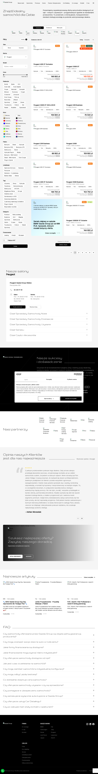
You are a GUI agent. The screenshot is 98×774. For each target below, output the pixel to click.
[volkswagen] (34, 32)
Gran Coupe (7, 97)
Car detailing (25, 749)
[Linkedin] (90, 724)
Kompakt (22, 89)
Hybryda (21, 144)
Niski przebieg (17, 214)
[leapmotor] (70, 32)
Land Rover (43, 735)
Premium (6, 214)
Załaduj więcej (63, 244)
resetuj (23, 39)
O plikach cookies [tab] (72, 379)
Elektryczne (16, 219)
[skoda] (42, 32)
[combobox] (16, 57)
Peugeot (53, 732)
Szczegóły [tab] (49, 379)
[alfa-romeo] (63, 32)
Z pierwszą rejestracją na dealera (14, 201)
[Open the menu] (93, 3)
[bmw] (13, 32)
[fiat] (56, 32)
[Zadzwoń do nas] (2, 771)
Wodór (19, 152)
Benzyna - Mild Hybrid (10, 155)
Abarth (53, 738)
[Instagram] (87, 724)
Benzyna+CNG (8, 147)
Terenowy (15, 92)
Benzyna (6, 144)
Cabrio (6, 222)
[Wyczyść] (25, 57)
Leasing (6, 235)
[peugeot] (77, 32)
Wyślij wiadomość (15, 556)
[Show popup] (25, 66)
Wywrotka (7, 99)
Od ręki (20, 191)
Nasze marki (21, 3)
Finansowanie (26, 760)
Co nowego (75, 3)
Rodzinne (7, 217)
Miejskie (21, 217)
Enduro (17, 105)
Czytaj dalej (6, 614)
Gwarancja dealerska (10, 199)
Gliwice (17, 175)
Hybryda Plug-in (9, 152)
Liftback (15, 99)
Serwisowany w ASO (10, 196)
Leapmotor (54, 735)
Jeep (52, 729)
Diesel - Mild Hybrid (10, 157)
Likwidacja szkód (27, 754)
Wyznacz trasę (33, 307)
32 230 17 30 (18, 290)
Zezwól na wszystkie (70, 398)
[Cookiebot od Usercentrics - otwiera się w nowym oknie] (75, 374)
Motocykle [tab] (59, 27)
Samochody (29, 3)
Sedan (13, 84)
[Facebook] (93, 724)
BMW (41, 727)
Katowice (21, 168)
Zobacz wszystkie (88, 577)
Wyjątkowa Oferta (9, 191)
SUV (19, 84)
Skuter (22, 102)
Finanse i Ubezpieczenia (54, 3)
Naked (6, 107)
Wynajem (21, 235)
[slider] (3, 74)
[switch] (5, 240)
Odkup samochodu (27, 763)
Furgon (23, 92)
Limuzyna (16, 94)
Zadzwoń (28, 556)
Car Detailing (66, 3)
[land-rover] (27, 32)
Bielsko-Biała (8, 175)
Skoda (42, 732)
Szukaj (15, 246)
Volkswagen (43, 729)
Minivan (6, 92)
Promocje (37, 3)
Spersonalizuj (48, 398)
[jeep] (49, 32)
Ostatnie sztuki (8, 194)
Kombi (6, 84)
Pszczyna (7, 170)
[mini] (20, 32)
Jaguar (42, 738)
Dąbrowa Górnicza (9, 168)
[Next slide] (81, 518)
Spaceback (22, 107)
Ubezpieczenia (26, 757)
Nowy (14, 183)
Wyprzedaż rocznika (10, 207)
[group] (49, 32)
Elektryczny (7, 150)
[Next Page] (93, 252)
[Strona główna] (7, 3)
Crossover (7, 94)
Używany (7, 183)
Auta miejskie (17, 87)
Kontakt (82, 3)
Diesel (14, 144)
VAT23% (16, 188)
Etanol (16, 150)
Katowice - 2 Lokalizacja (11, 173)
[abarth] (84, 32)
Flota (23, 746)
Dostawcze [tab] (49, 27)
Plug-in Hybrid (8, 160)
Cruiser (15, 102)
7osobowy (7, 186)
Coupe (6, 89)
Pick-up (16, 97)
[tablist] (49, 27)
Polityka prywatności (81, 770)
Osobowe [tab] (38, 27)
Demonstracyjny (18, 186)
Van (23, 105)
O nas (88, 3)
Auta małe (7, 87)
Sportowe (7, 219)
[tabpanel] (49, 32)
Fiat (52, 727)
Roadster (13, 107)
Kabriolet (13, 89)
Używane (21, 47)
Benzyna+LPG (20, 147)
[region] (49, 492)
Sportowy (7, 102)
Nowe (9, 47)
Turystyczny (8, 105)
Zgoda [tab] (26, 379)
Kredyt (14, 235)
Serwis (44, 3)
